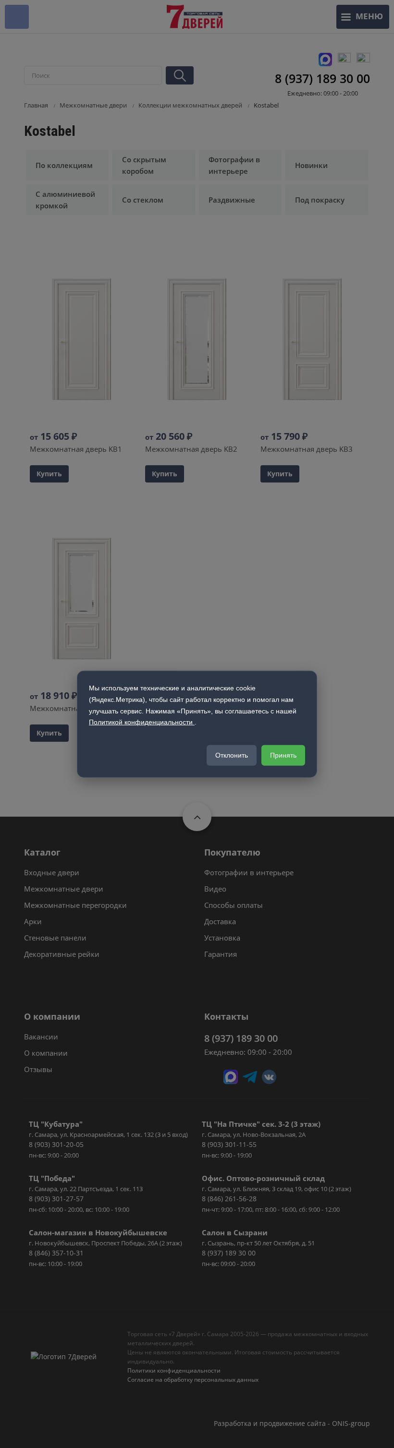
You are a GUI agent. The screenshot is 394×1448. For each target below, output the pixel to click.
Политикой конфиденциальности (142, 722)
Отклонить (231, 755)
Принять (283, 755)
